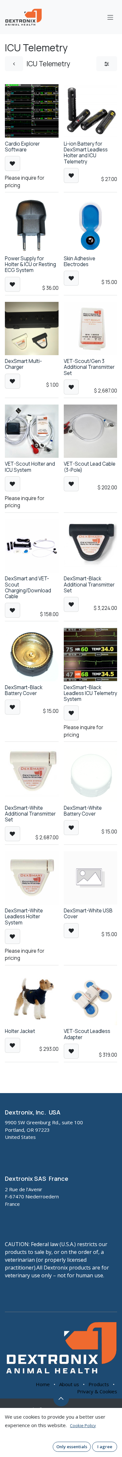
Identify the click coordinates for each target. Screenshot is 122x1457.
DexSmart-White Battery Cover (83, 811)
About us (69, 1384)
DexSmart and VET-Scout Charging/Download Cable (28, 587)
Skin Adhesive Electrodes (79, 261)
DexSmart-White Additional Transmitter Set (30, 814)
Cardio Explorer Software (22, 146)
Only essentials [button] (71, 1447)
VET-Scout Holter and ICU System (30, 466)
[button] (12, 163)
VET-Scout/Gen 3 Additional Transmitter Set (89, 367)
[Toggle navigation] (110, 17)
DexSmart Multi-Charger (23, 364)
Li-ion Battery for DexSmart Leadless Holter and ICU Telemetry (86, 152)
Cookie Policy (83, 1425)
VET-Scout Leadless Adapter (87, 1034)
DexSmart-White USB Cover (88, 913)
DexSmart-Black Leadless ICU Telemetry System (90, 693)
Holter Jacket (20, 1031)
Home (43, 1384)
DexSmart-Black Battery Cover (23, 690)
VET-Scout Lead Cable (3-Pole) (89, 466)
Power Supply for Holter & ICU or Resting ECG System (30, 264)
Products (98, 1384)
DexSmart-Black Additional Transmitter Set (89, 584)
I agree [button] (104, 1447)
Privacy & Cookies (97, 1391)
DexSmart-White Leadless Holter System (24, 916)
